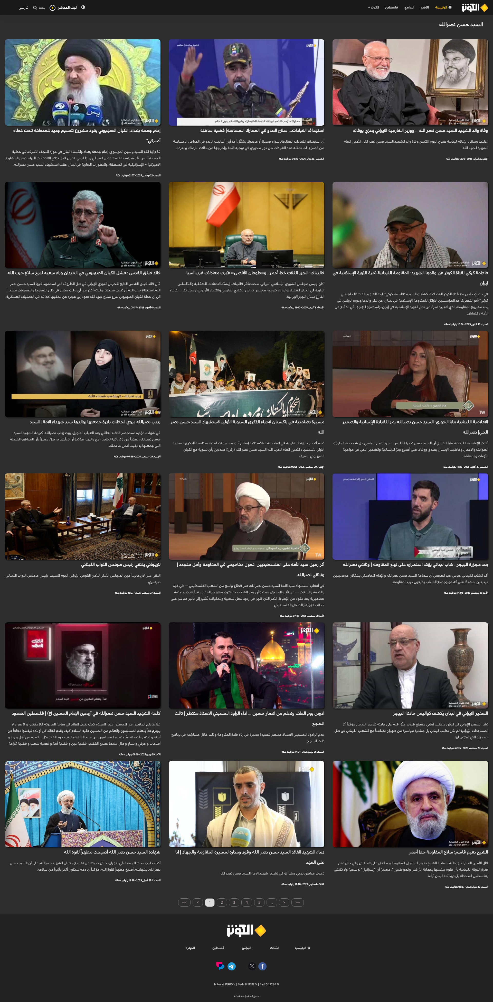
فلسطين (391, 7)
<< (298, 902)
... (272, 902)
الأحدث (274, 947)
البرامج (409, 7)
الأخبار (424, 7)
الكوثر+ (190, 947)
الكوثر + (373, 7)
